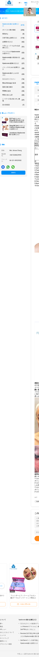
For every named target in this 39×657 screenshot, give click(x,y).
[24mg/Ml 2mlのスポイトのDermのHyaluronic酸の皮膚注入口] (4, 127)
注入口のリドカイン (13, 79)
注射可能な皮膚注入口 (13, 38)
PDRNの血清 (13, 91)
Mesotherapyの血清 (13, 83)
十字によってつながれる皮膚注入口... (13, 46)
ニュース (3, 635)
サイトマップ (4, 638)
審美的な (13, 34)
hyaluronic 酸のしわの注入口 (13, 74)
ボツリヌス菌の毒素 (13, 30)
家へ (1, 623)
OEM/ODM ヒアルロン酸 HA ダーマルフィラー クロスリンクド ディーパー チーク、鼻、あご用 (16, 598)
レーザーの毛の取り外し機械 (13, 100)
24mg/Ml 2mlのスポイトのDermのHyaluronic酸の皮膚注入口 (17, 127)
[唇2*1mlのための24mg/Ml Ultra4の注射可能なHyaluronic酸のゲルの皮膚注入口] (4, 120)
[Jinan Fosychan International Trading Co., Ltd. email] (3, 167)
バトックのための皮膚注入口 (13, 68)
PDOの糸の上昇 (13, 95)
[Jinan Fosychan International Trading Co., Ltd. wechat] (13, 167)
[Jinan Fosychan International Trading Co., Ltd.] (9, 3)
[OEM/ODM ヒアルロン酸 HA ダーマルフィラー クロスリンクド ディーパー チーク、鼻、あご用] (16, 578)
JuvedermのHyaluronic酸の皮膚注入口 (17, 133)
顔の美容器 (13, 105)
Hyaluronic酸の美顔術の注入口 (13, 58)
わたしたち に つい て (7, 632)
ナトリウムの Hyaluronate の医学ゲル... (13, 52)
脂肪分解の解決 (13, 87)
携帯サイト (3, 641)
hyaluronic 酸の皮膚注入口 (13, 25)
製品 (1, 626)
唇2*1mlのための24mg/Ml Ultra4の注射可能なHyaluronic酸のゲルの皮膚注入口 (17, 120)
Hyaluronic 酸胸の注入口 (13, 63)
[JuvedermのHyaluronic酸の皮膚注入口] (4, 134)
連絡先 (13, 172)
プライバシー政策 (6, 644)
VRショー (3, 629)
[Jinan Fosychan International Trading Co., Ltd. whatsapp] (8, 167)
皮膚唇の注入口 (13, 42)
